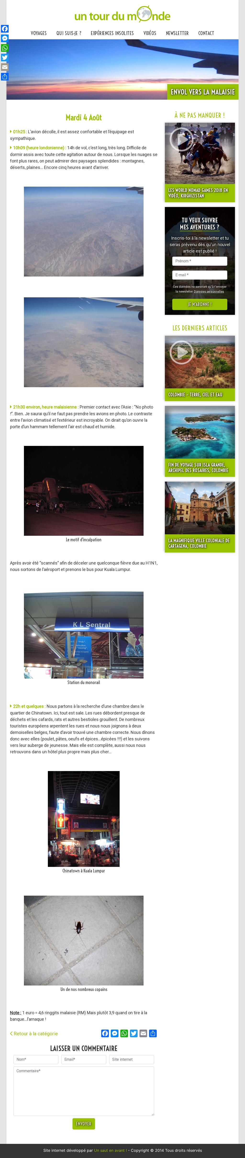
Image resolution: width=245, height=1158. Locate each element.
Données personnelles (209, 291)
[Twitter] (5, 57)
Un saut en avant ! (110, 1150)
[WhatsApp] (5, 48)
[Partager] (5, 76)
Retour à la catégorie (36, 1034)
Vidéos (150, 33)
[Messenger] (5, 38)
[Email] (5, 67)
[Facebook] (5, 29)
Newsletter (177, 33)
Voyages (39, 33)
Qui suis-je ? (69, 33)
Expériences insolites (112, 33)
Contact (206, 33)
